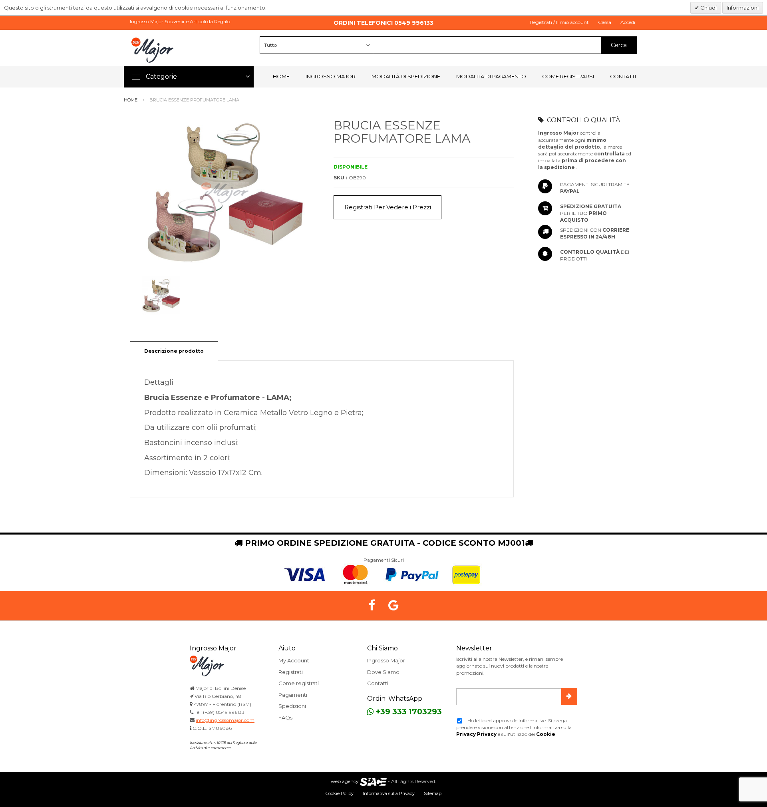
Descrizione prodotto (174, 351)
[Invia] (569, 696)
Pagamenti (292, 695)
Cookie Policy (340, 793)
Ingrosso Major (331, 76)
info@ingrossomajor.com (225, 720)
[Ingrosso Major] (154, 50)
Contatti (623, 76)
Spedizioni (292, 706)
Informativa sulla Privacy (389, 793)
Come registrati (298, 683)
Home (281, 76)
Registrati (290, 672)
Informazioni (743, 7)
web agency (345, 781)
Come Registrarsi (568, 76)
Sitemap (432, 793)
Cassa (604, 22)
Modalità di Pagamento (491, 76)
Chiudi (708, 7)
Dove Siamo (383, 672)
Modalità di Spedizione (406, 76)
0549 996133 (413, 22)
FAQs (285, 717)
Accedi (627, 22)
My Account (293, 660)
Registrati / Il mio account (559, 22)
